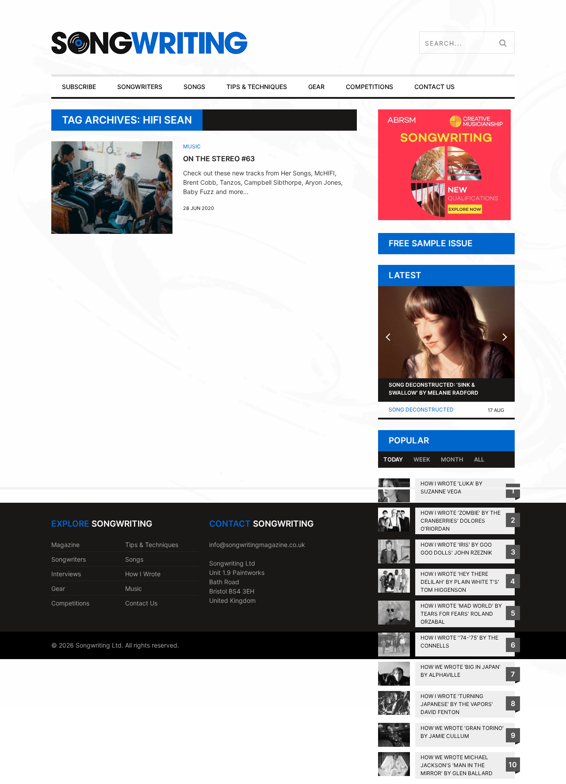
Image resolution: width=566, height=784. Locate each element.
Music (192, 146)
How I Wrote (143, 574)
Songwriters (68, 559)
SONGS (194, 86)
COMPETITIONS (369, 86)
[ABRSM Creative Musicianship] (444, 217)
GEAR (316, 86)
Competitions (70, 603)
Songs (134, 559)
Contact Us (141, 603)
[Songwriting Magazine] (201, 42)
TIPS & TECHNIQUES (256, 86)
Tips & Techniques (151, 544)
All (479, 459)
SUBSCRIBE (79, 86)
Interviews (66, 574)
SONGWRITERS (139, 86)
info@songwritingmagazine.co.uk (257, 544)
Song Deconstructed (421, 409)
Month (452, 459)
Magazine (65, 544)
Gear (58, 588)
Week (421, 459)
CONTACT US (434, 86)
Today (393, 459)
